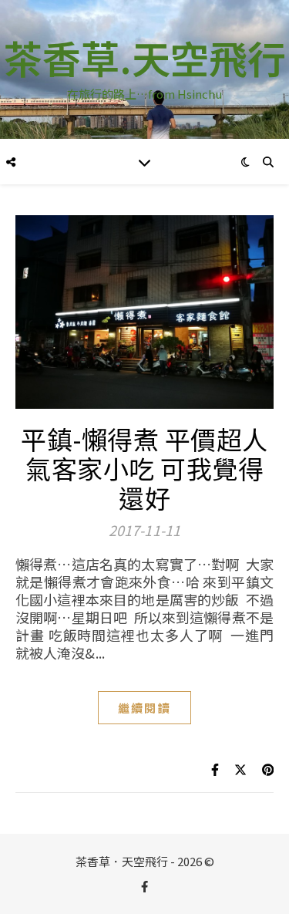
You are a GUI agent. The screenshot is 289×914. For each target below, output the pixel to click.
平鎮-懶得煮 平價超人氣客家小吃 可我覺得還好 (144, 468)
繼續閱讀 (144, 708)
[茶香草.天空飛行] (144, 69)
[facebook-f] (144, 886)
